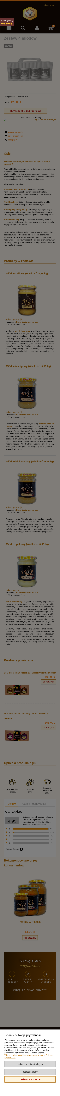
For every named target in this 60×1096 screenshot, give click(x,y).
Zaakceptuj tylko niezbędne (30, 1064)
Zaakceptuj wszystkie (30, 1079)
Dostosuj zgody (30, 1071)
